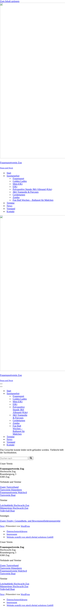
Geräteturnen (19, 194)
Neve (2, 526)
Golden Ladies (20, 181)
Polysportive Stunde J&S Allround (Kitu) (32, 189)
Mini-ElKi (18, 184)
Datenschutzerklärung (17, 531)
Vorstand (11, 208)
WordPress (25, 526)
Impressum (12, 534)
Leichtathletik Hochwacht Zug (14, 505)
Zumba (16, 197)
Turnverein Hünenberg (11, 489)
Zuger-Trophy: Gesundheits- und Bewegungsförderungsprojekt (30, 521)
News (9, 205)
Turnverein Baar (8, 495)
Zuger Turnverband (9, 487)
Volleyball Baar (7, 510)
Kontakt (10, 211)
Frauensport (18, 178)
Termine (11, 203)
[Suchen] (31, 458)
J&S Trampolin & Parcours (26, 192)
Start (9, 173)
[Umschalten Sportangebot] (36, 393)
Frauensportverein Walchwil (13, 492)
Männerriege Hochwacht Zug (14, 508)
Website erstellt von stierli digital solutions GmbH (30, 537)
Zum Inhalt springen (9, 1)
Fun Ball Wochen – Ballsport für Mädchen (33, 200)
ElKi (15, 186)
